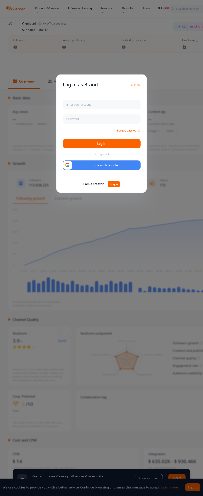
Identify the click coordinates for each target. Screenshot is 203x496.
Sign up (136, 84)
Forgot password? (129, 130)
